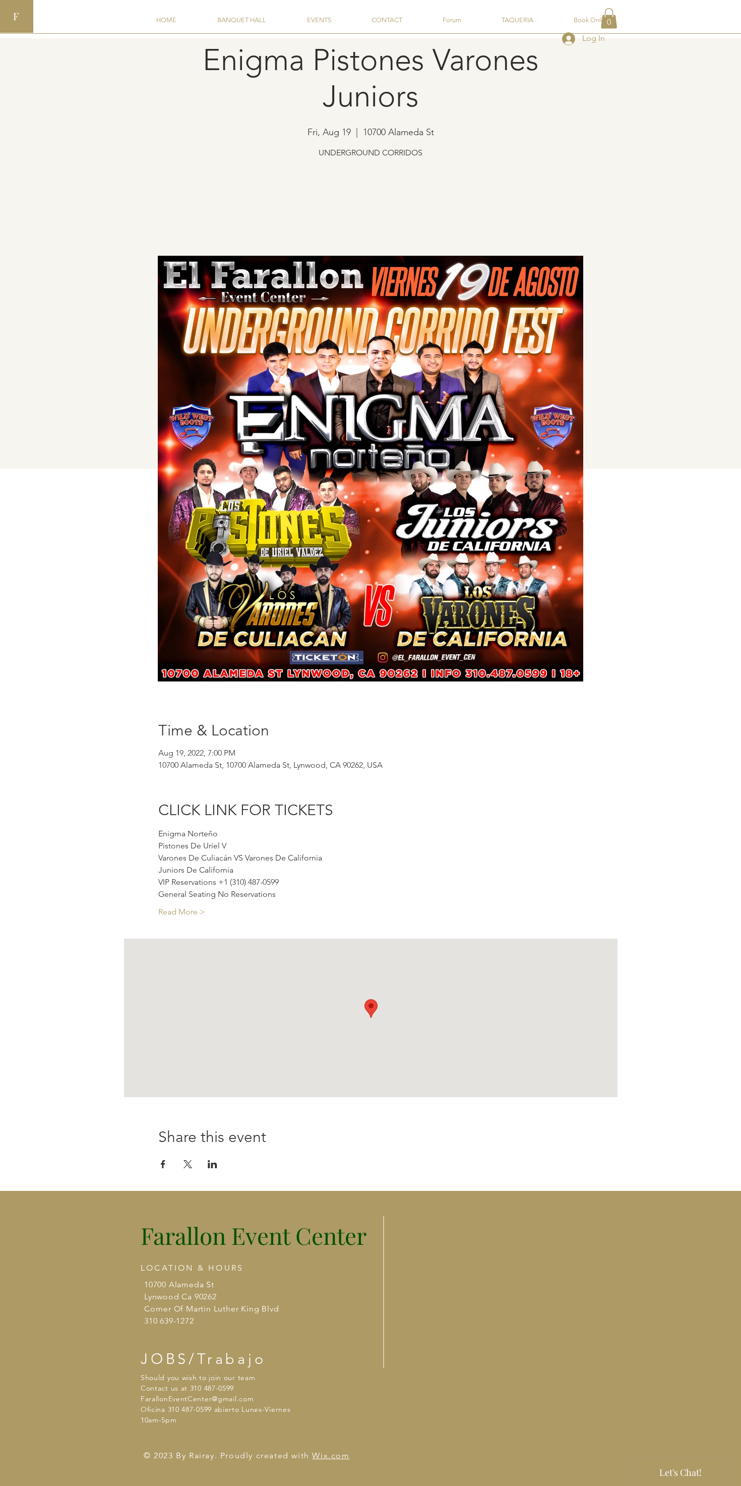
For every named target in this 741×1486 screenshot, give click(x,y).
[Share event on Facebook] (163, 1164)
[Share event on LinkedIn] (212, 1164)
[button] (609, 18)
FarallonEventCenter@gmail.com (197, 1398)
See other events (371, 208)
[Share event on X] (188, 1164)
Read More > (181, 912)
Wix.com (330, 1455)
